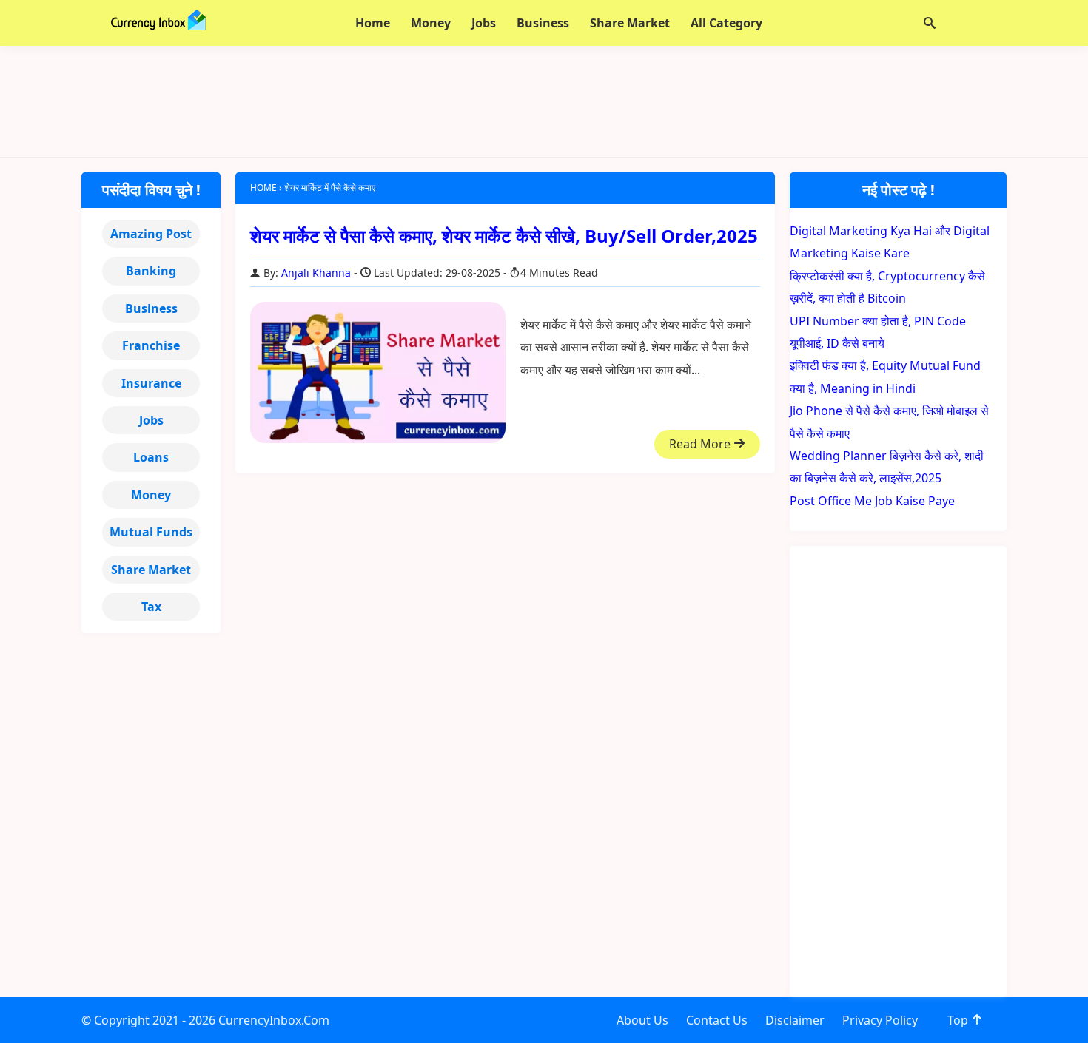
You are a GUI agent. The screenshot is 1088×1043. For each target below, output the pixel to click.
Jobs (151, 420)
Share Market (151, 569)
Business (151, 308)
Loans (151, 457)
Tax (151, 606)
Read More (701, 444)
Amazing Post (151, 234)
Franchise (151, 345)
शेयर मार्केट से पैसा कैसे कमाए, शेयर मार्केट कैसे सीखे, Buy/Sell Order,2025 (504, 235)
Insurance (151, 383)
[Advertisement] (544, 101)
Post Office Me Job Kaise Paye (872, 501)
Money (151, 495)
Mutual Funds (151, 532)
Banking (151, 271)
